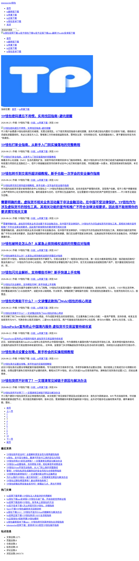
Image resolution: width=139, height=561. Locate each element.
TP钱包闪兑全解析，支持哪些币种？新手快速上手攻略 (40, 272)
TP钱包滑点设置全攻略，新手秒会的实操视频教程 (37, 352)
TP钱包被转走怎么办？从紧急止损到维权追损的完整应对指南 (45, 244)
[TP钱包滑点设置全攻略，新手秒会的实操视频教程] (26, 364)
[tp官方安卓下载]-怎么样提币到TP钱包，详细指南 (30, 505)
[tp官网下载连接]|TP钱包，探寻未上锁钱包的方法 (30, 502)
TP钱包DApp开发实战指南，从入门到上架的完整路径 (32, 467)
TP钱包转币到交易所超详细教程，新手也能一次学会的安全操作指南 (50, 173)
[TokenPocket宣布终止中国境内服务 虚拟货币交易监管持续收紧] (32, 339)
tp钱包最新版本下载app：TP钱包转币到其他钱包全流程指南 (35, 522)
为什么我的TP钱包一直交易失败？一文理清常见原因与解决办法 (37, 477)
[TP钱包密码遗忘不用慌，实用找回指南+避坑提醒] (25, 128)
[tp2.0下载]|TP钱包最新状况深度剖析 (24, 509)
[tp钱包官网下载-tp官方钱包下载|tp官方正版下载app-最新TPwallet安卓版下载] (38, 33)
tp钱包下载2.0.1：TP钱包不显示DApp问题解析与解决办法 (34, 512)
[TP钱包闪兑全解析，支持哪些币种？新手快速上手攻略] (28, 284)
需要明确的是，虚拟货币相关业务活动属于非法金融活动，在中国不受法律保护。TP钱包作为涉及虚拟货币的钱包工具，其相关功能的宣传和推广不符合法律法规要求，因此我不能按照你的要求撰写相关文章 (69, 207)
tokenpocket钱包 (8, 3)
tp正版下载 (12, 18)
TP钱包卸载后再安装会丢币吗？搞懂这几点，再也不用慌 (34, 484)
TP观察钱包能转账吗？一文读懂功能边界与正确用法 (32, 474)
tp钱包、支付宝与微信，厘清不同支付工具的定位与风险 (33, 458)
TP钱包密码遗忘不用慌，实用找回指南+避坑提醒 (36, 116)
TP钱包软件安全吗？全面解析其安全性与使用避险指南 (33, 454)
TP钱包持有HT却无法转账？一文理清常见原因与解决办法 (34, 461)
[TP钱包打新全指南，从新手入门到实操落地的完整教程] (28, 157)
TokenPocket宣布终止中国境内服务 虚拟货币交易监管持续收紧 (46, 326)
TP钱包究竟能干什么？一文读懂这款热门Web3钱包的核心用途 (46, 301)
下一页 (10, 439)
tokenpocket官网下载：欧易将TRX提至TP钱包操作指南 (33, 525)
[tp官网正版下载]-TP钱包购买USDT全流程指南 (29, 515)
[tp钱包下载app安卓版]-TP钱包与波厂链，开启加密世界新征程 (36, 499)
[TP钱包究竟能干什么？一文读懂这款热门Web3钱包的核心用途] (32, 313)
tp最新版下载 (13, 11)
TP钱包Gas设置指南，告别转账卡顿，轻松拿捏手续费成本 (34, 464)
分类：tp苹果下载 (39, 123)
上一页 (10, 411)
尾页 (9, 442)
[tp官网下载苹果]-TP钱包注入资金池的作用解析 (29, 496)
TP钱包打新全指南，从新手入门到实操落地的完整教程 (40, 145)
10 (8, 436)
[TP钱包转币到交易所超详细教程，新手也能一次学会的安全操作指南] (35, 185)
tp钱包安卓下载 (14, 21)
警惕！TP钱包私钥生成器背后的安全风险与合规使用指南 (34, 471)
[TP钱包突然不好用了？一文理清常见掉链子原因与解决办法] (30, 393)
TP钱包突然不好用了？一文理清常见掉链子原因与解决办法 (44, 380)
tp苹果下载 (12, 15)
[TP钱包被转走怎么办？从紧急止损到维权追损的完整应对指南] (31, 256)
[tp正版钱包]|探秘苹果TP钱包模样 (23, 519)
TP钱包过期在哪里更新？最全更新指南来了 (27, 480)
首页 (9, 8)
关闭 (9, 25)
